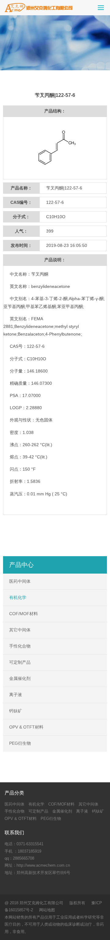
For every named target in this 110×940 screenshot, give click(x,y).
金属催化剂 (20, 678)
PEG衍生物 (20, 743)
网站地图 (47, 910)
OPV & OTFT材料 (26, 727)
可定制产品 (20, 662)
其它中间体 (20, 629)
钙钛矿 (15, 710)
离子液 (15, 694)
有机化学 (17, 597)
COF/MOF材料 (23, 613)
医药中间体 (20, 581)
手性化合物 (20, 646)
